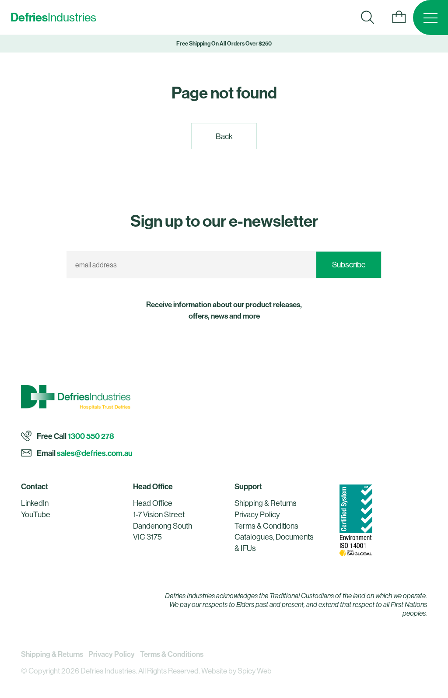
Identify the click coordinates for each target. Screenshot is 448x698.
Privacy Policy (257, 514)
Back (224, 136)
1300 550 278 (91, 436)
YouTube (35, 514)
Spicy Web (255, 671)
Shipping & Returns (265, 503)
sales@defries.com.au (95, 453)
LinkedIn (35, 503)
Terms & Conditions (266, 526)
